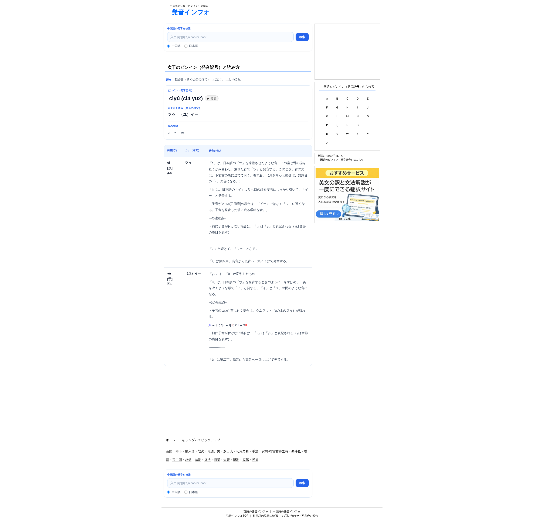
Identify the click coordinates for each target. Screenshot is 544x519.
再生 (169, 173)
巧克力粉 (242, 451)
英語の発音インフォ (256, 511)
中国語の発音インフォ (286, 511)
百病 (169, 451)
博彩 (236, 459)
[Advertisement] (298, 9)
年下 (179, 451)
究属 (245, 459)
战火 (201, 451)
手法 (255, 451)
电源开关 (213, 451)
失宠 (226, 459)
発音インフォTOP (237, 515)
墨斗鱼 (296, 451)
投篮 (255, 459)
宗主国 (177, 459)
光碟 (198, 459)
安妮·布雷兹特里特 (275, 451)
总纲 (188, 459)
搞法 (207, 459)
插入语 (190, 451)
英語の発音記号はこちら (332, 155)
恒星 (217, 459)
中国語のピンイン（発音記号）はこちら (341, 159)
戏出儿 (228, 451)
